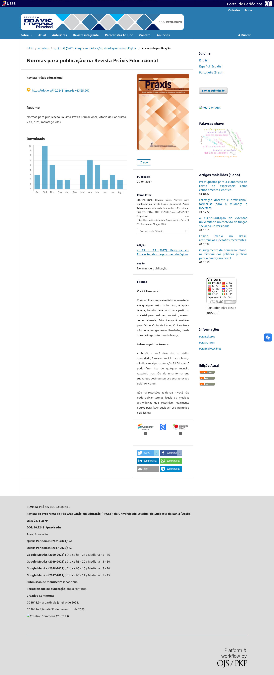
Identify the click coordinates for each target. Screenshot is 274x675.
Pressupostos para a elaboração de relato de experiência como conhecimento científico (223, 186)
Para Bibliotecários (210, 348)
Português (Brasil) (211, 72)
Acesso (249, 10)
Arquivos (43, 48)
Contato (144, 35)
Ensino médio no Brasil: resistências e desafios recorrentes (223, 238)
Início (30, 48)
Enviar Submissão (213, 90)
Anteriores (59, 35)
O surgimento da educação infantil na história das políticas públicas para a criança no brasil (223, 254)
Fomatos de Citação (151, 231)
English (204, 60)
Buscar (246, 35)
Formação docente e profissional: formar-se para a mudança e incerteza (223, 204)
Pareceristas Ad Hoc (119, 35)
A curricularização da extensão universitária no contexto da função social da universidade (223, 222)
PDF (145, 162)
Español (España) (210, 66)
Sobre (25, 35)
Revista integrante (86, 35)
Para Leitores (207, 336)
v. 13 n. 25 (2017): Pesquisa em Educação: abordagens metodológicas (95, 48)
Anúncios (163, 35)
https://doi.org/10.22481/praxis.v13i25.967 (60, 90)
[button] (148, 453)
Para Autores (207, 342)
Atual (42, 35)
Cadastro (234, 10)
